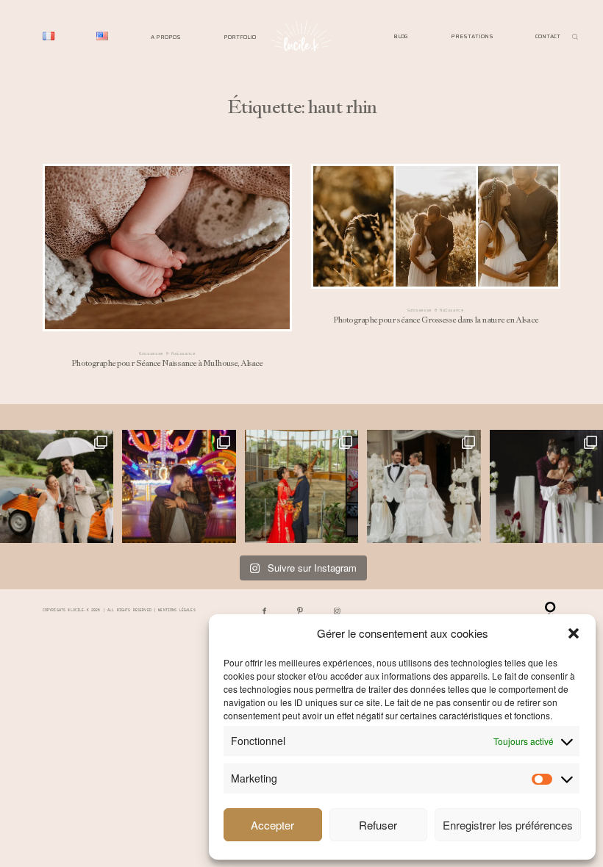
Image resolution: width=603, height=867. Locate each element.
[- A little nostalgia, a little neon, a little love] (178, 486)
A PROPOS (166, 36)
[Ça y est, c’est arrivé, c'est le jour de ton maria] (56, 486)
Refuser (378, 824)
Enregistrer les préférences (508, 824)
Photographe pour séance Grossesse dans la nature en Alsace (436, 250)
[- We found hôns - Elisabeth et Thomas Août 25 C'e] (301, 486)
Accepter (272, 824)
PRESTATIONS (472, 36)
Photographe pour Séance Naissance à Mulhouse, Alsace (167, 271)
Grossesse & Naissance (167, 353)
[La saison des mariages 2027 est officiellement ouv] (423, 486)
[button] (573, 633)
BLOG (400, 36)
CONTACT (547, 36)
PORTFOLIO (240, 36)
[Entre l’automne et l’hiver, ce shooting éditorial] (546, 486)
